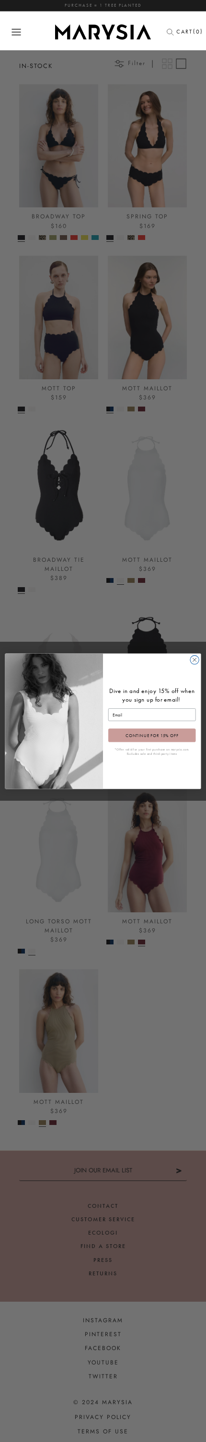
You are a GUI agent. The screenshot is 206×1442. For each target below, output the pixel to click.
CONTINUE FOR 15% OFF (152, 735)
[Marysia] (103, 32)
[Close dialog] (194, 659)
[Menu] (16, 32)
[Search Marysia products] (173, 32)
